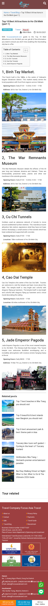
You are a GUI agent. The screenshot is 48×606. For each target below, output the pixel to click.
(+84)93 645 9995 (24, 582)
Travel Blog (7, 524)
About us (6, 513)
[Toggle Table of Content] (24, 50)
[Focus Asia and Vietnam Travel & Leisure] (24, 4)
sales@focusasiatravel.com (17, 584)
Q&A (5, 521)
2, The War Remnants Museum (16, 56)
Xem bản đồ (37, 582)
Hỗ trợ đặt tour (24, 603)
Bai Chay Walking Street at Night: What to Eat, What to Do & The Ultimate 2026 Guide (31, 474)
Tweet (18, 30)
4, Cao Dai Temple (11, 61)
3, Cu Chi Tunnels (11, 58)
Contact (6, 517)
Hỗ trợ (40, 603)
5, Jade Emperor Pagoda (13, 64)
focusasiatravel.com (14, 37)
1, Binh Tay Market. (11, 54)
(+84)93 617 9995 (24, 594)
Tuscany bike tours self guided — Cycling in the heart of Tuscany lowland (31, 446)
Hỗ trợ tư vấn (8, 603)
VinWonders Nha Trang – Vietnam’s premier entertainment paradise (30, 460)
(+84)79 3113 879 (10, 594)
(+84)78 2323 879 (10, 582)
